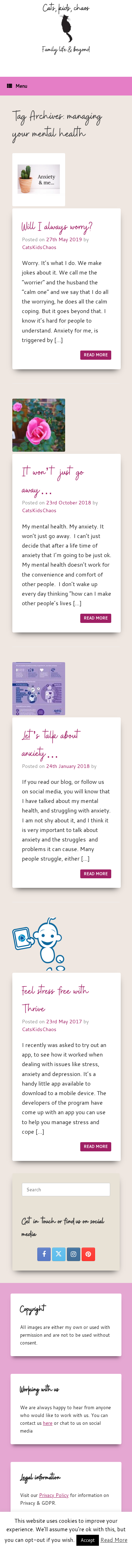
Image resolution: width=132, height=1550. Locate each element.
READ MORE (96, 354)
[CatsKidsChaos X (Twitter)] (58, 1254)
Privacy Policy (54, 1495)
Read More (113, 1539)
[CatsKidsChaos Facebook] (44, 1254)
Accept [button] (88, 1540)
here (47, 1423)
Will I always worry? (57, 227)
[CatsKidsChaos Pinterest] (88, 1254)
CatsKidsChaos (39, 247)
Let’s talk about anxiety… (51, 745)
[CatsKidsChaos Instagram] (73, 1254)
